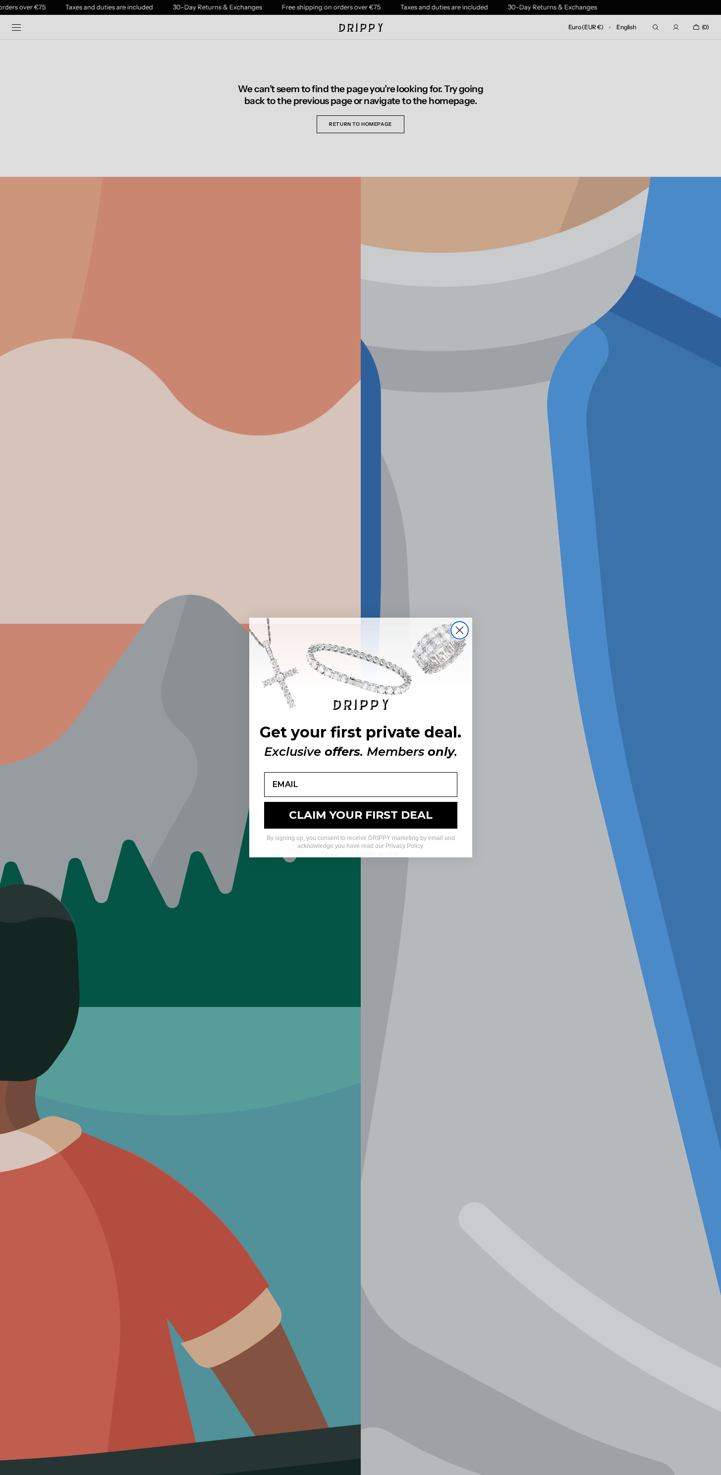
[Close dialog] (459, 630)
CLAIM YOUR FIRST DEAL (361, 815)
